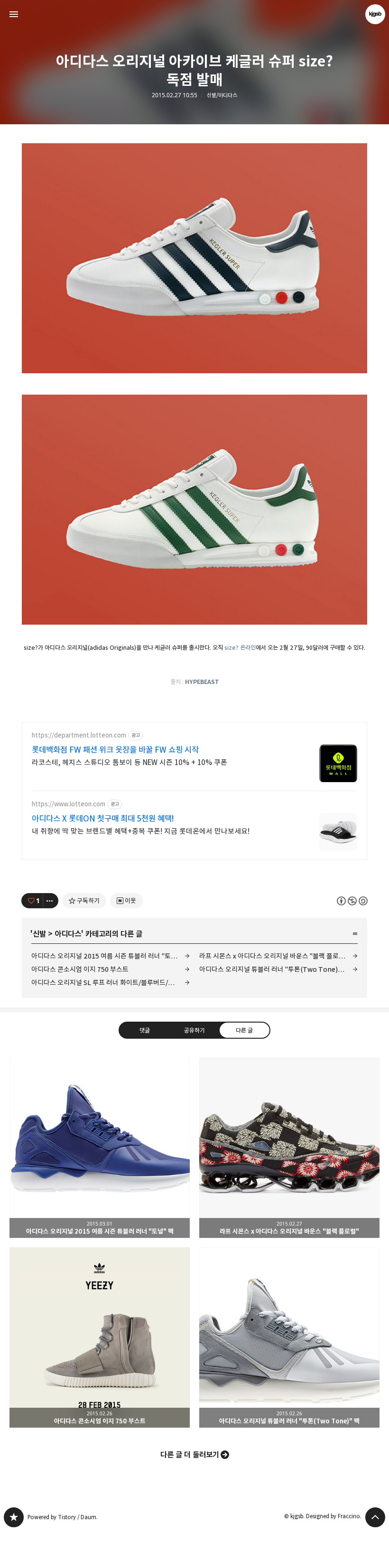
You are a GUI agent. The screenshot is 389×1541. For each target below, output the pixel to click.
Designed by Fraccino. (333, 1516)
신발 (39, 934)
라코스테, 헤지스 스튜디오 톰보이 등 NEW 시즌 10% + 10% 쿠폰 (129, 762)
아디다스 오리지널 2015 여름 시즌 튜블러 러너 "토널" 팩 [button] (99, 1148)
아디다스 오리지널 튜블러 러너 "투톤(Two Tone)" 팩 (273, 969)
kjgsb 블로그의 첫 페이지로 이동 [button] (194, 14)
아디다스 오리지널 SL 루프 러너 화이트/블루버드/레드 (105, 982)
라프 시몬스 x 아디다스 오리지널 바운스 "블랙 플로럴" (273, 955)
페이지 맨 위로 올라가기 (375, 1517)
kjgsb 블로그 (13, 1517)
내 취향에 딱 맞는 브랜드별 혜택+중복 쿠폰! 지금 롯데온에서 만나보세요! (141, 831)
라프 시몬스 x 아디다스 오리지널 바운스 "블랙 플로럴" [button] (289, 1148)
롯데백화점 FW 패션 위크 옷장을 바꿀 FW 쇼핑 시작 (115, 750)
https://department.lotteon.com (79, 735)
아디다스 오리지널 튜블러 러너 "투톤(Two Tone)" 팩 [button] (289, 1337)
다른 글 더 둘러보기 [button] (189, 1454)
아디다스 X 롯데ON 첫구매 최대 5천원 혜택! (103, 818)
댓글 (144, 1029)
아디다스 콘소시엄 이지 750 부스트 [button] (99, 1337)
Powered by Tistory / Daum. (63, 1517)
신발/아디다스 (222, 95)
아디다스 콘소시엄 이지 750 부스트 (80, 969)
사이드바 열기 (13, 14)
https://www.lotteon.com (68, 804)
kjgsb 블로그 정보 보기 (375, 14)
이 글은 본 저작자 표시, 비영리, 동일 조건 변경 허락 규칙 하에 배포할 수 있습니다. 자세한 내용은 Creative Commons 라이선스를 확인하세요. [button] (352, 900)
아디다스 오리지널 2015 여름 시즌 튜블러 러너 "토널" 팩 (109, 955)
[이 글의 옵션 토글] (50, 900)
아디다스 (68, 934)
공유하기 (194, 1029)
